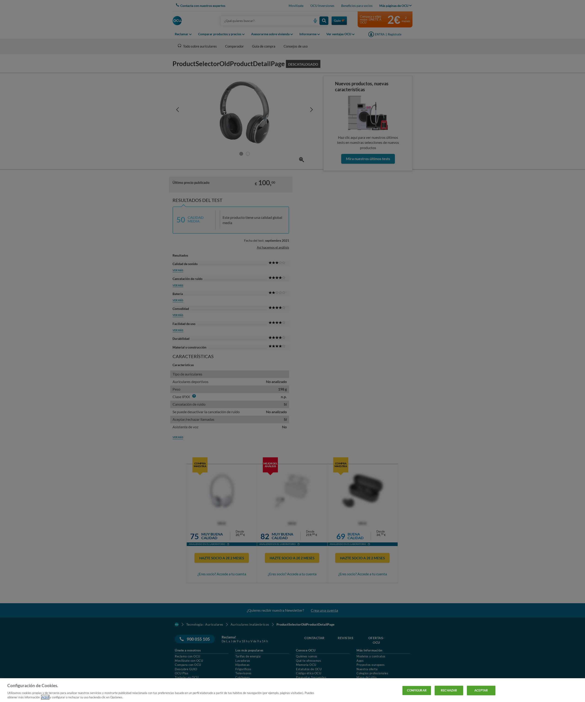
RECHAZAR (449, 690)
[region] (292, 690)
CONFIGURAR (417, 690)
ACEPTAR (481, 690)
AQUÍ (45, 697)
